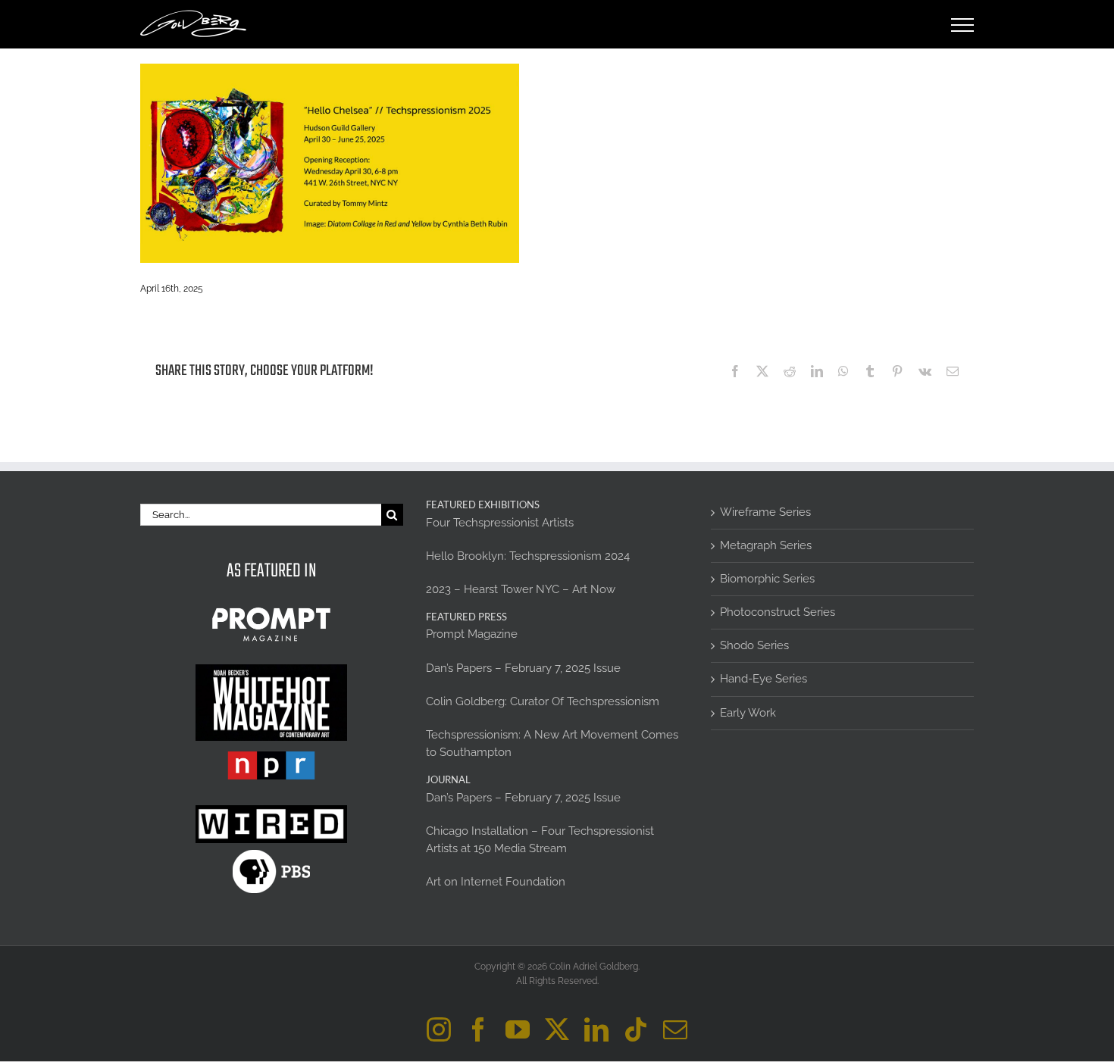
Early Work (748, 713)
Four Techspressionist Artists (500, 522)
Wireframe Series (765, 512)
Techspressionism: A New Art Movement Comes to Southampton (552, 743)
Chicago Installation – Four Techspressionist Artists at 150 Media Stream (540, 839)
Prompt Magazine (472, 634)
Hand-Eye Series (763, 679)
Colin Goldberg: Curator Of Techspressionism (542, 701)
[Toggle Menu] (962, 25)
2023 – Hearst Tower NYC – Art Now (520, 589)
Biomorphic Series (767, 579)
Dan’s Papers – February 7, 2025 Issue (523, 668)
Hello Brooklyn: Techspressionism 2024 (528, 556)
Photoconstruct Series (777, 612)
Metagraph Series (766, 545)
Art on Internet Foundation (495, 882)
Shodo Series (754, 645)
